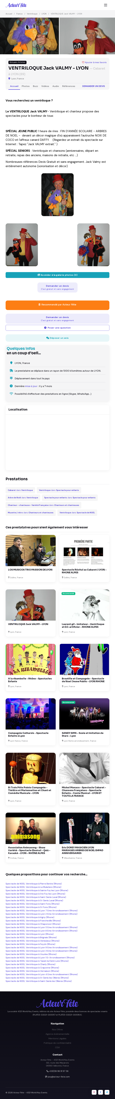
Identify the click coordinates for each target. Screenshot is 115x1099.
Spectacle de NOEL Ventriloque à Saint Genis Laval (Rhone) (36, 897)
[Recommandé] (84, 604)
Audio (55, 86)
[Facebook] (100, 1092)
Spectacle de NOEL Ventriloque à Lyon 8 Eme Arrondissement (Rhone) (41, 930)
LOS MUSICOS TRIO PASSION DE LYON (30, 569)
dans (20, 490)
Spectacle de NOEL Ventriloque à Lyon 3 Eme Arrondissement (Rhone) (41, 950)
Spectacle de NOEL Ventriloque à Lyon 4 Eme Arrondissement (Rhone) (42, 974)
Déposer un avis (59, 337)
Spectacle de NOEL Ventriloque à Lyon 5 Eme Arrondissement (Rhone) (42, 927)
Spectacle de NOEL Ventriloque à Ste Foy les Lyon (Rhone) (35, 893)
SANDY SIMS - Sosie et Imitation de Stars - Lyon (83, 734)
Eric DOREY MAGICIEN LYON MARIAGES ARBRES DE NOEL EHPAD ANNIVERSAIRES (82, 850)
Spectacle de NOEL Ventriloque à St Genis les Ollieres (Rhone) (37, 977)
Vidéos (45, 86)
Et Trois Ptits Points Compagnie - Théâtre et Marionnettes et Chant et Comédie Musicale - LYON (29, 790)
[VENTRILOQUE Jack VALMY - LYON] (57, 194)
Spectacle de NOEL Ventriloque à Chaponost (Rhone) (33, 924)
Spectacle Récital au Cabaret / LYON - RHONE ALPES (84, 571)
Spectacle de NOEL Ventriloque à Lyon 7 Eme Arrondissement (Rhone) (42, 910)
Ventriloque (32, 13)
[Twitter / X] (107, 1092)
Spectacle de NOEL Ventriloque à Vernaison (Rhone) (32, 971)
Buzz (35, 86)
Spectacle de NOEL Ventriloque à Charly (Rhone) (30, 964)
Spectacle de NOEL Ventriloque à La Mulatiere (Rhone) (33, 887)
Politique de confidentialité (57, 1042)
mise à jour (31, 386)
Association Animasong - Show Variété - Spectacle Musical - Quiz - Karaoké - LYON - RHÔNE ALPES (29, 850)
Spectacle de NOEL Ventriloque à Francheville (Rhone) (33, 920)
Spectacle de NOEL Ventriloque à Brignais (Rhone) (31, 937)
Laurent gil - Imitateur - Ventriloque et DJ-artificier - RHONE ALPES (83, 625)
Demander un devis (93, 86)
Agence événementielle (57, 1034)
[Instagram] (94, 1092)
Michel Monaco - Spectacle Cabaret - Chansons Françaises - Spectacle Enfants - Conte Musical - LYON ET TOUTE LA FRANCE (84, 791)
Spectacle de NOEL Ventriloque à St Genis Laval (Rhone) (34, 900)
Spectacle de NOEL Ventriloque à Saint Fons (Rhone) (32, 903)
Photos (26, 86)
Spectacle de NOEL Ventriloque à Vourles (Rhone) (31, 954)
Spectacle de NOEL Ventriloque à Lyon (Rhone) (30, 934)
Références (68, 86)
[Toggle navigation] (105, 5)
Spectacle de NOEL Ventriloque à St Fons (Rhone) (31, 907)
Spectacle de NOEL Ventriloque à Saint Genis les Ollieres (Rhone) (39, 981)
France (19, 13)
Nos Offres (57, 1029)
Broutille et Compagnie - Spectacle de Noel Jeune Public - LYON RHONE (83, 680)
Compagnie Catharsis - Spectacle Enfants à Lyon (28, 734)
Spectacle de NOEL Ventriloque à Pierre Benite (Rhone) (34, 883)
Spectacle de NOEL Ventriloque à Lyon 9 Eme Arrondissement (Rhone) (42, 947)
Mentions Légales (57, 1038)
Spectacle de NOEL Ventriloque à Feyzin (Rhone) (30, 944)
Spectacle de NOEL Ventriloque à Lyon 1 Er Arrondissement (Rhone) (40, 957)
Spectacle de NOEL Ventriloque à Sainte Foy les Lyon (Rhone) (37, 890)
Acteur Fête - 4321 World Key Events (30, 1092)
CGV (57, 1047)
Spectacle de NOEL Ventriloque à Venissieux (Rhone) (32, 940)
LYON (44, 13)
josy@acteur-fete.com (59, 1076)
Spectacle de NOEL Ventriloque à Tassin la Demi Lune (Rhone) (37, 960)
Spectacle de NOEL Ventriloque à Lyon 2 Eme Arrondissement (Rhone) (41, 913)
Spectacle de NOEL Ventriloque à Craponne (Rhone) (32, 967)
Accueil (9, 13)
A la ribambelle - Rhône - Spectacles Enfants (30, 680)
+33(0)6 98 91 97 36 (58, 1071)
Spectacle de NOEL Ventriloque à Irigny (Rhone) (30, 917)
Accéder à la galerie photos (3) (58, 274)
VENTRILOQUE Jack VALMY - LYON (28, 624)
